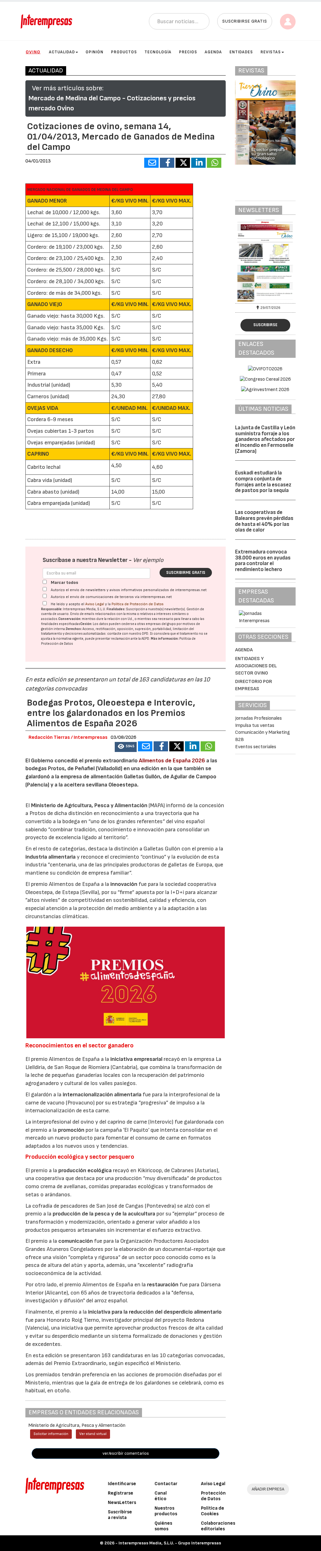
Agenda (213, 52)
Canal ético (161, 1496)
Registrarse (120, 1493)
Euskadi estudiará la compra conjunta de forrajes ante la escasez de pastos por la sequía (263, 482)
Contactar (166, 1484)
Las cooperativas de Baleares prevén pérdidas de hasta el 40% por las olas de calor (264, 521)
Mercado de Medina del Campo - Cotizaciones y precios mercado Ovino (112, 103)
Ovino (33, 52)
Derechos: (74, 629)
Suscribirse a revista (120, 1515)
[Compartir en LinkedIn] (198, 163)
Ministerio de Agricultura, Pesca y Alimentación (89, 805)
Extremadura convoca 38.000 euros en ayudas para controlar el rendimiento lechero (263, 561)
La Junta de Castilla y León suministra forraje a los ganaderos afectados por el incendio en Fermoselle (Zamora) (265, 439)
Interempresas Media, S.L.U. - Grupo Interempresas (169, 1543)
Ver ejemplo (148, 560)
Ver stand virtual (93, 1434)
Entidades (241, 52)
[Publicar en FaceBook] (167, 163)
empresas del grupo (161, 624)
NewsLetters (122, 1503)
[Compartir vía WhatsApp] (214, 163)
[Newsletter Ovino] (265, 261)
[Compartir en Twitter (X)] (183, 163)
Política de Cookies (212, 1511)
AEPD (145, 639)
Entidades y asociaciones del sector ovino (256, 666)
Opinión (94, 52)
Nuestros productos (166, 1511)
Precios (188, 52)
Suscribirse (265, 324)
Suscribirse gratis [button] (244, 21)
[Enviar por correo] (151, 163)
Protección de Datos (213, 1496)
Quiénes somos (163, 1526)
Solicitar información (51, 1434)
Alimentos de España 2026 (172, 760)
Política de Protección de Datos (138, 604)
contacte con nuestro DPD (127, 634)
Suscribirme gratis (185, 572)
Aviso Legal (94, 604)
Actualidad (62, 52)
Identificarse (122, 1484)
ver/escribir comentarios (126, 1453)
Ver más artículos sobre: (67, 88)
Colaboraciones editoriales (218, 1526)
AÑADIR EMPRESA (268, 1489)
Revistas (270, 52)
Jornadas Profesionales (258, 718)
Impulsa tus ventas (254, 725)
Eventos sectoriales (255, 747)
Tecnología (158, 52)
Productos (124, 52)
